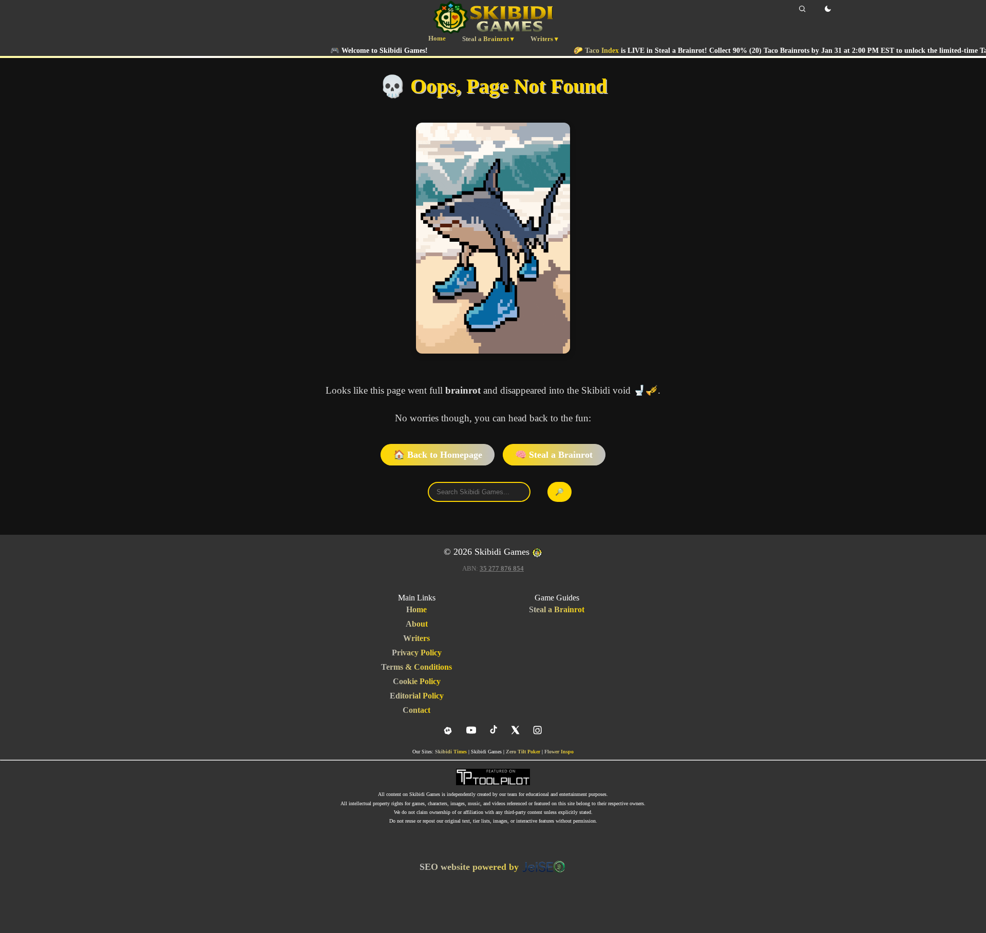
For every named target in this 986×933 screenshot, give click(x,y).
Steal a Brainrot (556, 609)
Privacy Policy (417, 652)
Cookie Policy (417, 681)
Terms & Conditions (416, 667)
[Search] (802, 9)
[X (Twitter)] (515, 730)
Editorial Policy (417, 695)
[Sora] (448, 731)
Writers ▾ (544, 39)
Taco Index (570, 50)
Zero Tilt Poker (523, 751)
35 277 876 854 (502, 568)
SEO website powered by (470, 867)
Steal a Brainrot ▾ (488, 39)
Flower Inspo (559, 751)
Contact (416, 710)
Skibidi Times (451, 751)
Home (437, 38)
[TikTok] (493, 730)
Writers (416, 638)
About (417, 623)
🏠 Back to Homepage (437, 455)
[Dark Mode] (828, 9)
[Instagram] (537, 730)
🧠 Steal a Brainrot (554, 455)
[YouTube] (471, 730)
